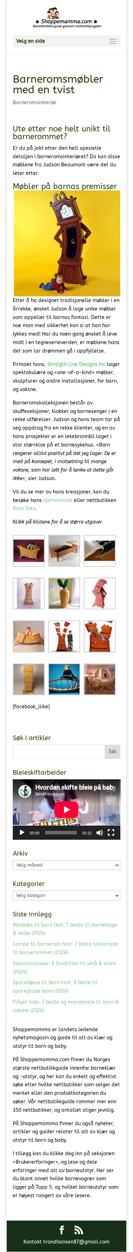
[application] (67, 809)
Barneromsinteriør (35, 103)
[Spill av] (22, 832)
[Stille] (99, 832)
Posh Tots (24, 509)
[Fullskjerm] (111, 832)
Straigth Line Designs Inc (76, 364)
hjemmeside (57, 500)
